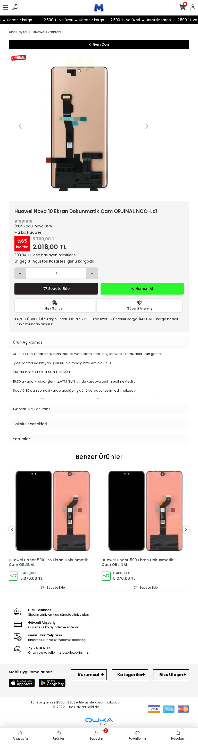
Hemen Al (144, 288)
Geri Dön (101, 44)
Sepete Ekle (59, 288)
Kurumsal (88, 675)
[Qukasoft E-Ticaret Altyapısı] (99, 721)
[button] (20, 126)
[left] (12, 530)
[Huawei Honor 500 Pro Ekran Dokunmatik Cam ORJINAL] (52, 511)
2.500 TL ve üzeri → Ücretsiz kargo (69, 19)
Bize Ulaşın (171, 675)
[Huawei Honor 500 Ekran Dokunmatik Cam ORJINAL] (145, 511)
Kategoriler (130, 675)
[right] (186, 530)
